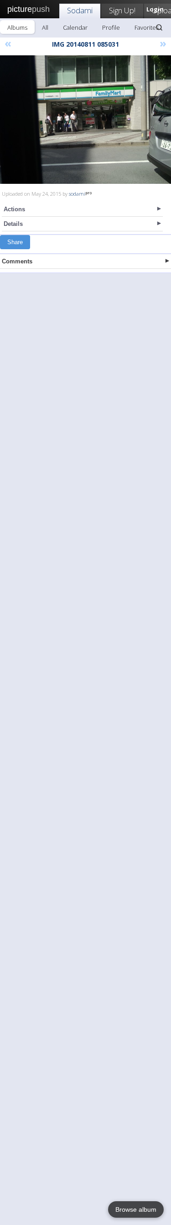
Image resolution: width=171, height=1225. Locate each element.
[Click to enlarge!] (85, 119)
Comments (17, 261)
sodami (77, 193)
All (45, 27)
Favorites (147, 27)
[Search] (159, 27)
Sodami (80, 10)
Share (15, 242)
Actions (14, 209)
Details (13, 223)
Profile (111, 27)
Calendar (75, 27)
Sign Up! (122, 10)
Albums (17, 27)
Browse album (135, 1209)
